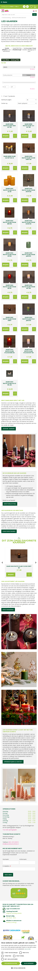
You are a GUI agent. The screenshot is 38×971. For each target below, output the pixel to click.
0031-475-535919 (13, 842)
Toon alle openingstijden (10, 830)
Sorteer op (4, 103)
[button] (19, 968)
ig (27, 6)
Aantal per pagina (6, 100)
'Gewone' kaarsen (8, 428)
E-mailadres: (7, 866)
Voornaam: (6, 859)
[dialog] (19, 955)
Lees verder (27, 949)
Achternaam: (23, 859)
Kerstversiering (8, 609)
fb (24, 6)
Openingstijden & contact (13, 762)
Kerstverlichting (10, 504)
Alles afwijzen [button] (28, 963)
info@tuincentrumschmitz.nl (11, 844)
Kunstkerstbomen (9, 531)
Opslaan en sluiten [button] (11, 963)
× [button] (36, 942)
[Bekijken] (35, 6)
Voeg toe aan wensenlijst (15, 136)
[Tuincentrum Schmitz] (5, 10)
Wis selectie (32, 69)
